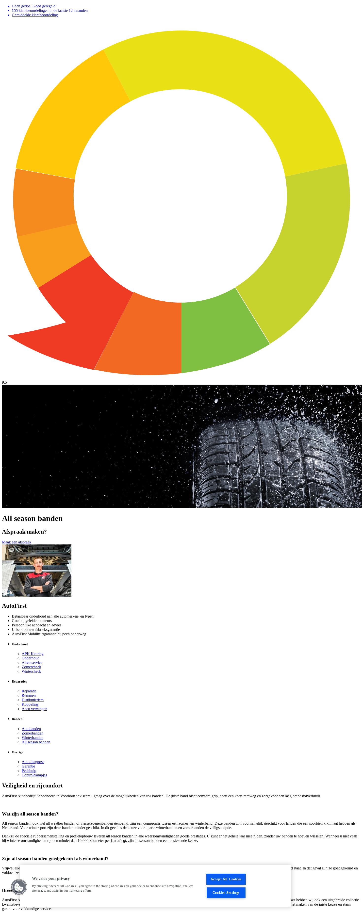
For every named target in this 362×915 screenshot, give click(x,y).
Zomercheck (31, 667)
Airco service (32, 662)
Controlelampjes (34, 775)
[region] (155, 886)
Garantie (28, 766)
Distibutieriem (33, 700)
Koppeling (30, 704)
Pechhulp (29, 770)
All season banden (36, 742)
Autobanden (31, 729)
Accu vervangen (34, 709)
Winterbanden (32, 737)
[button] (19, 887)
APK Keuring (33, 654)
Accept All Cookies (226, 879)
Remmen (29, 695)
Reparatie (29, 691)
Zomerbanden (32, 733)
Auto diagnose (33, 762)
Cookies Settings (226, 893)
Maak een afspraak (16, 542)
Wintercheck (31, 671)
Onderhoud (30, 658)
